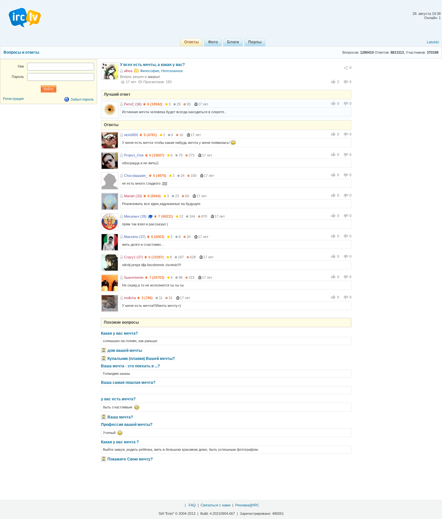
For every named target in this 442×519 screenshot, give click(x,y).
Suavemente (134, 277)
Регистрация (13, 99)
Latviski (433, 42)
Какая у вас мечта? (119, 333)
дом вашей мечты (124, 350)
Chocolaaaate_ (136, 176)
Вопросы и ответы (21, 52)
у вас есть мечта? (118, 399)
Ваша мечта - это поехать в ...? (130, 366)
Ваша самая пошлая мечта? (128, 382)
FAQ (192, 505)
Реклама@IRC (247, 505)
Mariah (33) (133, 196)
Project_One (134, 155)
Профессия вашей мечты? (126, 424)
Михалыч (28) (135, 216)
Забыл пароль (82, 99)
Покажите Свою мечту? (130, 459)
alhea (128, 71)
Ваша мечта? (120, 417)
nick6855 (131, 135)
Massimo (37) (135, 237)
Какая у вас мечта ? (120, 442)
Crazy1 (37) (133, 257)
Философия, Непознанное (161, 71)
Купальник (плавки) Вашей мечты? (141, 358)
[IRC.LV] (20, 15)
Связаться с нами (215, 505)
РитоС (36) (133, 104)
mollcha (130, 298)
